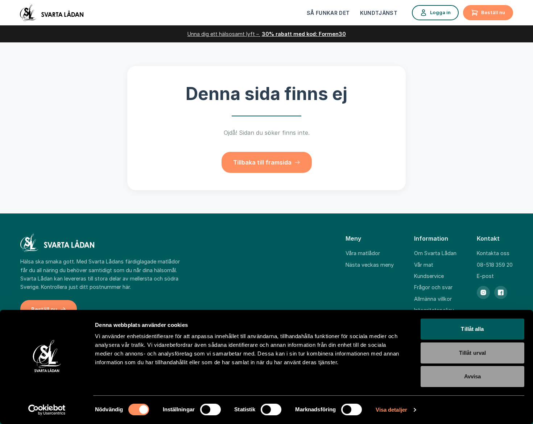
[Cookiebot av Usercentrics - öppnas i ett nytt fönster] (47, 409)
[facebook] (500, 292)
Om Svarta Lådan (435, 253)
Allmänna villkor (433, 299)
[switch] (210, 409)
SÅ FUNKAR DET (328, 13)
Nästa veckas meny (370, 265)
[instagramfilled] (483, 292)
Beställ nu (493, 12)
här (126, 287)
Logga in (440, 12)
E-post (485, 276)
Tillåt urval (472, 353)
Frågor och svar (433, 287)
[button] (267, 162)
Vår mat (423, 265)
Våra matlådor (363, 253)
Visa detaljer (391, 410)
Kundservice (429, 276)
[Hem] (51, 13)
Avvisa (472, 376)
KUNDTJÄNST (379, 13)
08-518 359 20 (495, 265)
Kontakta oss (493, 253)
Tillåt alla (472, 329)
